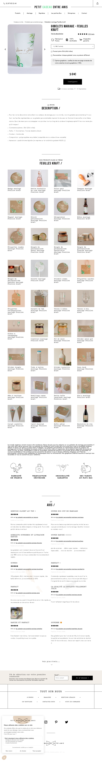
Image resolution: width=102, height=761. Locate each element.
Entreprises (71, 13)
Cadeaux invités (19, 22)
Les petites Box (56, 13)
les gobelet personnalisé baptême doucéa (69, 628)
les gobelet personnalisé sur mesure (27, 517)
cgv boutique (27, 701)
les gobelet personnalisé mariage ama (28, 593)
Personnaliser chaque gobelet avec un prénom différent (71, 55)
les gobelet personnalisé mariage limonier (29, 543)
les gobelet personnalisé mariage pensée (69, 594)
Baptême (42, 13)
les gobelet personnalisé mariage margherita (70, 569)
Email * (57, 675)
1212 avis (91, 34)
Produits (17, 13)
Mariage (29, 13)
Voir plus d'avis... (51, 661)
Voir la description (57, 33)
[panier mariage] (97, 3)
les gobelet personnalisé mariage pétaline (29, 628)
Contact (84, 13)
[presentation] (5, 49)
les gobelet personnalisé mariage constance (69, 517)
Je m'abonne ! (82, 678)
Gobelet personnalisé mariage (34, 22)
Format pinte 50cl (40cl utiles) (63, 51)
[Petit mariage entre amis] (51, 6)
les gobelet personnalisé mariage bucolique (69, 541)
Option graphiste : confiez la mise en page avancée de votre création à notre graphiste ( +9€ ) (73, 62)
